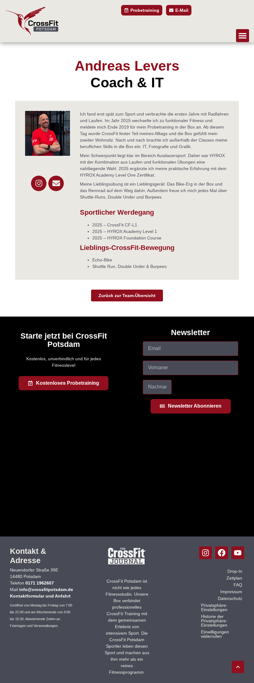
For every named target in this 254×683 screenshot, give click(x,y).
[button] (242, 35)
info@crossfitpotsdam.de (46, 589)
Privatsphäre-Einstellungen (214, 607)
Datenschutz (230, 598)
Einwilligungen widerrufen (215, 634)
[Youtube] (237, 552)
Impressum (231, 591)
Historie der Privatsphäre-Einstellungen (214, 620)
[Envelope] (56, 183)
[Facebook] (221, 552)
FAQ (238, 585)
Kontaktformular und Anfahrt (40, 595)
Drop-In (234, 571)
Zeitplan (234, 578)
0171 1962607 (39, 582)
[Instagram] (38, 183)
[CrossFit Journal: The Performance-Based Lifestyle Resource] (126, 564)
